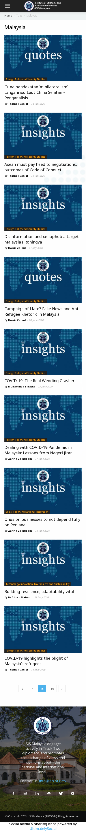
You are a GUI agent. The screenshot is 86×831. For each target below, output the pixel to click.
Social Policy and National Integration (27, 511)
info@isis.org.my (52, 780)
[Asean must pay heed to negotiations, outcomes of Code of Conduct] (43, 136)
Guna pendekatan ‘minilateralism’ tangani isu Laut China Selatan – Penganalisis (36, 92)
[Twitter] (60, 793)
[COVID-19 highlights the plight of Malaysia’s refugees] (43, 629)
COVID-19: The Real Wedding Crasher (39, 380)
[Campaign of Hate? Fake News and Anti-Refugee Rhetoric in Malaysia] (43, 280)
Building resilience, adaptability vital (39, 591)
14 (32, 689)
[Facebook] (13, 793)
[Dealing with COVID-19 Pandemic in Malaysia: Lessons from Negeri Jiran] (43, 418)
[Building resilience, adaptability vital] (43, 563)
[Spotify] (49, 793)
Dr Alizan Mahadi (19, 597)
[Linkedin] (37, 793)
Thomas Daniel (18, 103)
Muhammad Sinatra (21, 386)
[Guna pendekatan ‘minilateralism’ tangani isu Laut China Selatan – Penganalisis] (43, 58)
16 (52, 689)
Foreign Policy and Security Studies (25, 79)
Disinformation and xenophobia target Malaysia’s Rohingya (41, 239)
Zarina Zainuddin (20, 458)
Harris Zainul (17, 247)
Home (8, 15)
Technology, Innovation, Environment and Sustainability (37, 583)
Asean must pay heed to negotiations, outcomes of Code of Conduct (40, 167)
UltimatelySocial (43, 828)
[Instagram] (25, 793)
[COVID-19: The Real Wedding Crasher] (43, 352)
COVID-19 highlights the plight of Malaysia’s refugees (36, 660)
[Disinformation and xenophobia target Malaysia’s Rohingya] (43, 208)
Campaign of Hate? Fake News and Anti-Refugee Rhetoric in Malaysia (42, 311)
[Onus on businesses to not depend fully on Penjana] (43, 491)
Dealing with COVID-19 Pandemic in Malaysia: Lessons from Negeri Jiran (38, 450)
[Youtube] (72, 793)
